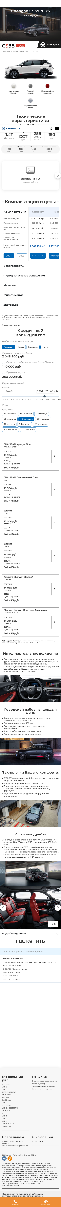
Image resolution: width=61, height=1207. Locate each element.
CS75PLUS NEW (9, 1092)
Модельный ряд (20, 51)
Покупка (39, 1077)
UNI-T (4, 1116)
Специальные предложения (44, 1081)
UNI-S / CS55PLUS (10, 1108)
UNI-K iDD (6, 1126)
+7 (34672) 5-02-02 (12, 966)
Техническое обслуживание (15, 1146)
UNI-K (4, 1121)
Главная (6, 51)
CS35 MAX (6, 1095)
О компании (42, 1137)
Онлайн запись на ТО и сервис (12, 1142)
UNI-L (4, 1103)
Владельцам (13, 1137)
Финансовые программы (43, 1086)
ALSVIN (5, 1097)
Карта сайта (37, 1141)
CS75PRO (6, 1084)
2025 (22, 256)
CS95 (4, 1113)
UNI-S (4, 1087)
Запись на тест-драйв (42, 1089)
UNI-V (4, 1090)
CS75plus (6, 1111)
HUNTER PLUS (8, 1124)
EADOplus (6, 1100)
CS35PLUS (6, 1105)
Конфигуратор (38, 1084)
